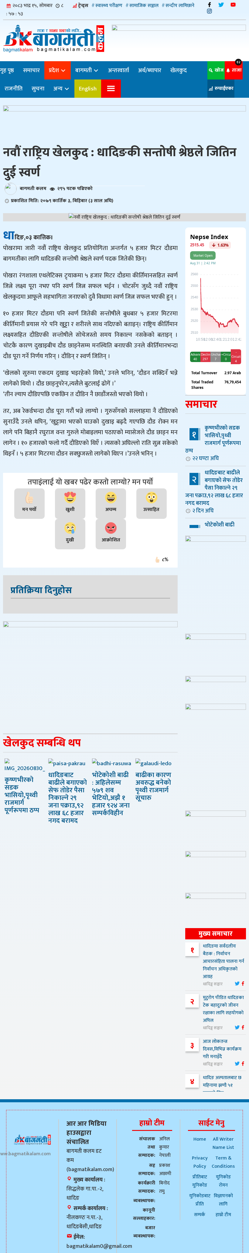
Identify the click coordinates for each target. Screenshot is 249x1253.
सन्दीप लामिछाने (179, 6)
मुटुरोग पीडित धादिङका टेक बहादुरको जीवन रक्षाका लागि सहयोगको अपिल (223, 1009)
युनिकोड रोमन (223, 1181)
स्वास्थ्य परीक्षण (108, 6)
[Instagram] (209, 11)
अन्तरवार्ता (118, 70)
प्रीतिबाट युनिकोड (199, 1181)
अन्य (58, 88)
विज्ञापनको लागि (223, 1200)
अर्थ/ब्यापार (149, 70)
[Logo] (32, 1139)
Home (199, 1139)
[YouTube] (233, 5)
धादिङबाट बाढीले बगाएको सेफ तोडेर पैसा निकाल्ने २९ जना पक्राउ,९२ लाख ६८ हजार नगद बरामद (214, 491)
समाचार (31, 70)
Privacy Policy (200, 1162)
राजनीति (13, 88)
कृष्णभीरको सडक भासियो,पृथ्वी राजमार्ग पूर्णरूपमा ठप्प (213, 443)
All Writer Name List (223, 1143)
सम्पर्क (199, 1215)
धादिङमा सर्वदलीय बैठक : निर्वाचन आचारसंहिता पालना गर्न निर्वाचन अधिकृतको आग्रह (223, 961)
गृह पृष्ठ (7, 70)
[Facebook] (209, 5)
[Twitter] (221, 5)
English (88, 88)
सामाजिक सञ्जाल (144, 6)
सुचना (38, 88)
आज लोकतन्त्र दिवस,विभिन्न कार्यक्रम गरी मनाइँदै (222, 1049)
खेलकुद (178, 70)
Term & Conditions (223, 1162)
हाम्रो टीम (223, 1215)
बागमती (84, 70)
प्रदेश (54, 70)
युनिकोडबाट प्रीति (199, 1200)
